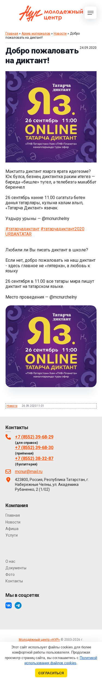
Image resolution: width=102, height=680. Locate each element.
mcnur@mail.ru (28, 471)
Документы (15, 568)
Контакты (14, 581)
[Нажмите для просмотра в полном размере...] (51, 161)
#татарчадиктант (22, 228)
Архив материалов (35, 33)
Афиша (11, 528)
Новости (60, 33)
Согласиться (51, 673)
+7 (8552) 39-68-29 (34, 437)
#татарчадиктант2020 (62, 228)
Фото (10, 574)
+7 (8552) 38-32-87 (34, 458)
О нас (10, 561)
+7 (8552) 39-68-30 (34, 447)
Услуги (11, 535)
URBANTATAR (18, 234)
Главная (11, 33)
